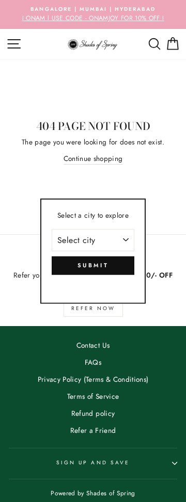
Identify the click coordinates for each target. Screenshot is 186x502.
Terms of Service (93, 396)
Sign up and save (93, 462)
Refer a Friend (93, 430)
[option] (93, 14)
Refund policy (93, 413)
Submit (93, 265)
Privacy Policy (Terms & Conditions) (93, 379)
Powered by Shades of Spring (93, 493)
